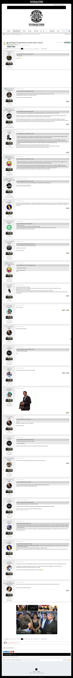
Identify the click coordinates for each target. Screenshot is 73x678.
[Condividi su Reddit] (10, 651)
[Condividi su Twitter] (3, 651)
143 (28, 48)
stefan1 (10, 521)
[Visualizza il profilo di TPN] (9, 207)
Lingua (34, 671)
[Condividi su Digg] (7, 651)
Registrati (67, 4)
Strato (9, 561)
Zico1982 (27, 223)
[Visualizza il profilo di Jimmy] (9, 137)
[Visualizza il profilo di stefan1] (9, 527)
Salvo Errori (28, 111)
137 (15, 48)
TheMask (10, 582)
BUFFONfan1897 (10, 458)
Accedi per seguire (61, 42)
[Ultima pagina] (39, 48)
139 (19, 48)
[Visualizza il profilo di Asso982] (9, 291)
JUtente (10, 305)
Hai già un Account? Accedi (58, 4)
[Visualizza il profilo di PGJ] (9, 353)
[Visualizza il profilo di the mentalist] (9, 332)
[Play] (44, 608)
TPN (10, 201)
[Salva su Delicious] (8, 651)
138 (17, 48)
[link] (18, 613)
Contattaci (38, 671)
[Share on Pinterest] (13, 651)
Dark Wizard (28, 91)
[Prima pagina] (3, 48)
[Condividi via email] (12, 651)
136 (12, 48)
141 (24, 48)
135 (10, 48)
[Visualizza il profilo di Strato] (9, 568)
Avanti (36, 48)
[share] (55, 612)
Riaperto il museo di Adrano (26, 612)
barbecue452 (10, 221)
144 (31, 48)
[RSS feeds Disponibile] (69, 660)
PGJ (10, 347)
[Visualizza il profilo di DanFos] (9, 374)
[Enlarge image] (26, 400)
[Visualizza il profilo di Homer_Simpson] (4, 43)
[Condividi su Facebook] (5, 651)
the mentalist (10, 326)
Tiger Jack (28, 54)
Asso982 (10, 285)
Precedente (7, 48)
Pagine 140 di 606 (44, 48)
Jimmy (9, 131)
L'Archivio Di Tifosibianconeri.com (24, 45)
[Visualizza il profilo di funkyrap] (9, 58)
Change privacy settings (33, 677)
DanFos (10, 368)
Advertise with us (41, 677)
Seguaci (66, 42)
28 (69, 42)
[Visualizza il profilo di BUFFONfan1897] (9, 464)
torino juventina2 (10, 241)
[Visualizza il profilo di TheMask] (9, 589)
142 (26, 48)
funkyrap (10, 51)
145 (33, 48)
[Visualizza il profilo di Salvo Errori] (9, 163)
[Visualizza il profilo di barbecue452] (9, 227)
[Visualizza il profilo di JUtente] (9, 311)
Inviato (20, 51)
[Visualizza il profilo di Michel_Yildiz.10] (9, 95)
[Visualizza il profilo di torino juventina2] (9, 247)
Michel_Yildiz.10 (10, 88)
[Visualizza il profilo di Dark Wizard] (9, 116)
